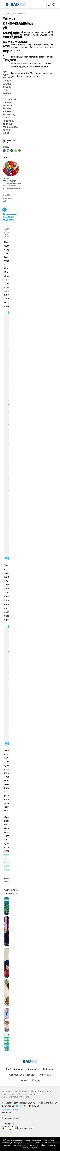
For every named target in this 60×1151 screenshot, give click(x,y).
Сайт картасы (8, 1123)
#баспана (8, 198)
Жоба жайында (14, 1069)
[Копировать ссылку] (19, 150)
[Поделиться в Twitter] (11, 150)
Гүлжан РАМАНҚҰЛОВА (9, 180)
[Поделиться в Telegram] (8, 150)
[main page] (27, 4)
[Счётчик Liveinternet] (8, 1127)
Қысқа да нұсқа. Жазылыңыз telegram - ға (10, 217)
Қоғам (23, 1080)
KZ (48, 4)
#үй (4, 201)
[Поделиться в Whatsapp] (15, 150)
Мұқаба (6, 13)
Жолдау (36, 1080)
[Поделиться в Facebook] (4, 150)
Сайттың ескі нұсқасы (22, 1074)
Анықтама (45, 1074)
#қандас (7, 195)
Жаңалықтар (19, 13)
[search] (54, 4)
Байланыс (48, 1069)
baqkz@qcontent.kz (11, 1109)
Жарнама (33, 1069)
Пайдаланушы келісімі (12, 1118)
